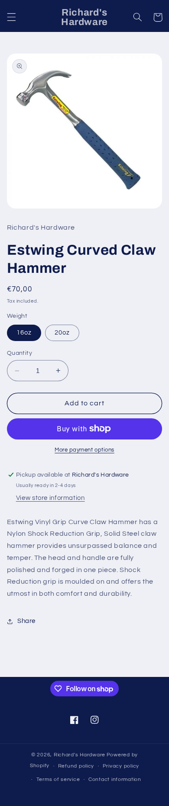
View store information (50, 498)
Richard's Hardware (79, 754)
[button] (11, 17)
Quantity (19, 353)
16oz (24, 332)
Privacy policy (121, 766)
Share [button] (26, 621)
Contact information (114, 779)
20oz (62, 332)
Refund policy (76, 766)
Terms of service (58, 779)
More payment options (84, 450)
